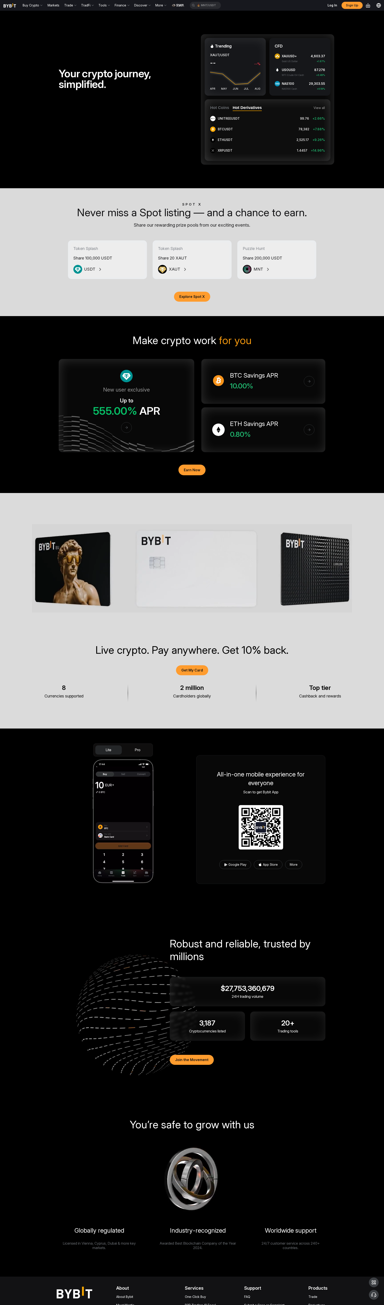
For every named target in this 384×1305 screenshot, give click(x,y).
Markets (53, 5)
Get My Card (192, 670)
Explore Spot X (192, 296)
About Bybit (124, 1297)
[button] (374, 1282)
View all (319, 107)
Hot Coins (219, 107)
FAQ (247, 1297)
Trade (312, 1297)
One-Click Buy (195, 1297)
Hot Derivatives (247, 107)
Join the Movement (191, 1059)
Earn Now (192, 470)
